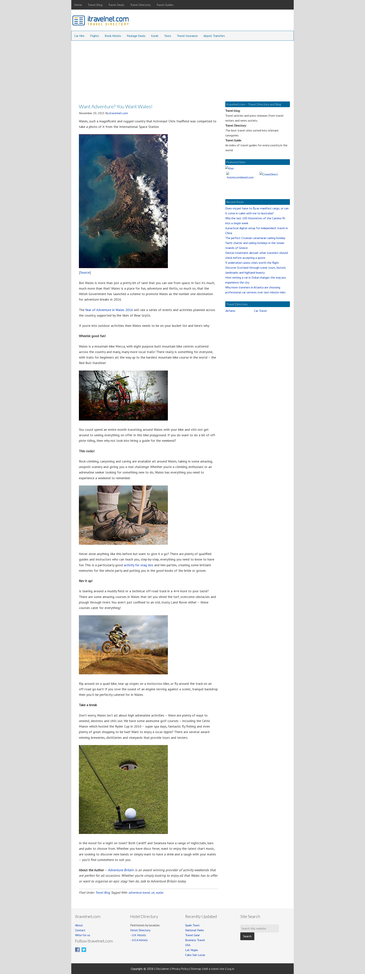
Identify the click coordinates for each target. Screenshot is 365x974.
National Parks (194, 930)
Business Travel (195, 940)
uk (152, 892)
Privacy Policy (179, 969)
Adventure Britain (121, 870)
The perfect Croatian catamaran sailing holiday (255, 238)
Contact (80, 930)
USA (187, 945)
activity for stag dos (138, 565)
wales (159, 892)
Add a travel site (213, 969)
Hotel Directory (140, 930)
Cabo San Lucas (195, 955)
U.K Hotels (139, 935)
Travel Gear (192, 935)
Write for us (82, 935)
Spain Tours (192, 925)
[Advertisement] (182, 69)
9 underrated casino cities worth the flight (252, 262)
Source (85, 272)
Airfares (230, 311)
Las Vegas (191, 950)
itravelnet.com (100, 21)
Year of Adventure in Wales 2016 (109, 310)
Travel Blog (102, 892)
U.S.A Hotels (140, 940)
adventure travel (139, 892)
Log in (230, 969)
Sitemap (196, 969)
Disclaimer (162, 969)
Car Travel (260, 311)
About (79, 925)
